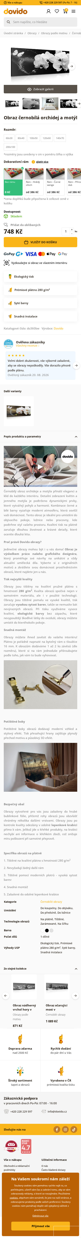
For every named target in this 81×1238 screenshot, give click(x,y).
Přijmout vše (41, 1226)
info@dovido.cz (57, 1111)
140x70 (60, 138)
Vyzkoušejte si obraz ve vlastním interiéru (39, 263)
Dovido (58, 328)
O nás (44, 1166)
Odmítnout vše (40, 1215)
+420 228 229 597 (21, 1111)
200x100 (10, 147)
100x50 (33, 138)
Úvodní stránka (13, 33)
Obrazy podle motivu (54, 33)
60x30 (9, 138)
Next (71, 66)
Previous (5, 995)
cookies (14, 1197)
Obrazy (32, 33)
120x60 (47, 138)
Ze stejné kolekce (15, 968)
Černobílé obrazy (51, 901)
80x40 (21, 138)
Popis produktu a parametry (22, 436)
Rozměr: (10, 130)
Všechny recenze (27, 345)
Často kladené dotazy (53, 1170)
